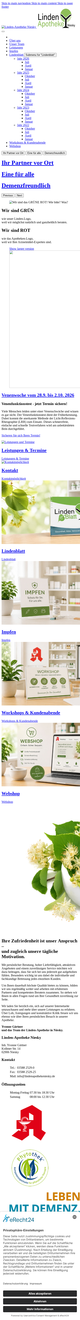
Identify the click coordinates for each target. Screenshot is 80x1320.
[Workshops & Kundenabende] (40, 755)
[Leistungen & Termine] (40, 462)
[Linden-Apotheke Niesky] (39, 27)
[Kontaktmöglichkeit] (40, 512)
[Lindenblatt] (40, 593)
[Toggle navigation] (3, 31)
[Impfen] (40, 674)
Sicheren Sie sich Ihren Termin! (21, 435)
